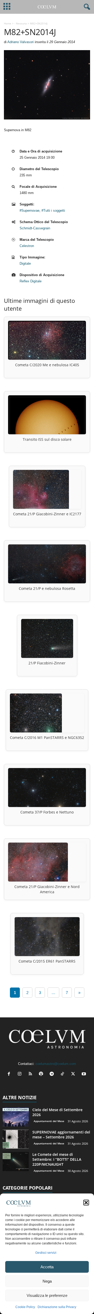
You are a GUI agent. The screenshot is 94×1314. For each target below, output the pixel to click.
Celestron (27, 246)
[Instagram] (20, 1074)
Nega (47, 1281)
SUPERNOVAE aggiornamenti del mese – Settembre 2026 (61, 1134)
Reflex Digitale (31, 281)
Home (7, 23)
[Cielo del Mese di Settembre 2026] (16, 1117)
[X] (74, 1074)
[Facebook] (10, 1074)
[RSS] (31, 1074)
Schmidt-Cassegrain (35, 228)
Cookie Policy (25, 1307)
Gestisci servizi (45, 1253)
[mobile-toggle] (7, 7)
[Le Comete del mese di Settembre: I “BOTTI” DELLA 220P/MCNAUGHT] (16, 1161)
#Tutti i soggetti (53, 210)
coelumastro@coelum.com (56, 1064)
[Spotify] (42, 1074)
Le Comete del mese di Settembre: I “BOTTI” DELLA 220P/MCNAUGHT (56, 1159)
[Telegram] (53, 1074)
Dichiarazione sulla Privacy (57, 1307)
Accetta (47, 1267)
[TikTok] (63, 1074)
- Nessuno (20, 23)
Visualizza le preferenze (47, 1295)
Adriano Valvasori (20, 42)
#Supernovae (29, 210)
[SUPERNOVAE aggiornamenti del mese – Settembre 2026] (16, 1139)
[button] (86, 1202)
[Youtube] (84, 1074)
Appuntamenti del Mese (49, 1121)
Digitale (25, 263)
